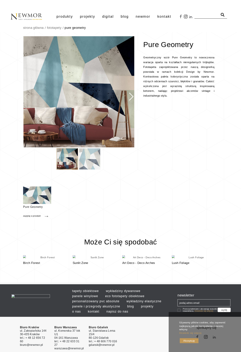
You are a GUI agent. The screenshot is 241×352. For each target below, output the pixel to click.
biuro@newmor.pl (31, 344)
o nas (76, 311)
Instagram (186, 18)
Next (130, 92)
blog (130, 306)
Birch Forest (31, 263)
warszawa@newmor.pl (69, 348)
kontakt (93, 311)
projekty (147, 306)
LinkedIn (191, 18)
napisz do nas (117, 311)
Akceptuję (189, 340)
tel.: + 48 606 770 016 (103, 341)
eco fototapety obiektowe (124, 296)
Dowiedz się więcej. (204, 311)
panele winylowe (85, 296)
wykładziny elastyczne (143, 301)
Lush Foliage (180, 263)
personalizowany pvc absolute (95, 301)
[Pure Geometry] (37, 195)
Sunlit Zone (80, 263)
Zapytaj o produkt (32, 216)
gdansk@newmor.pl (102, 344)
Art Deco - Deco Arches (138, 263)
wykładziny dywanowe (123, 291)
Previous (27, 92)
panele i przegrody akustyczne (96, 306)
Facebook (181, 18)
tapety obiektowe (85, 291)
